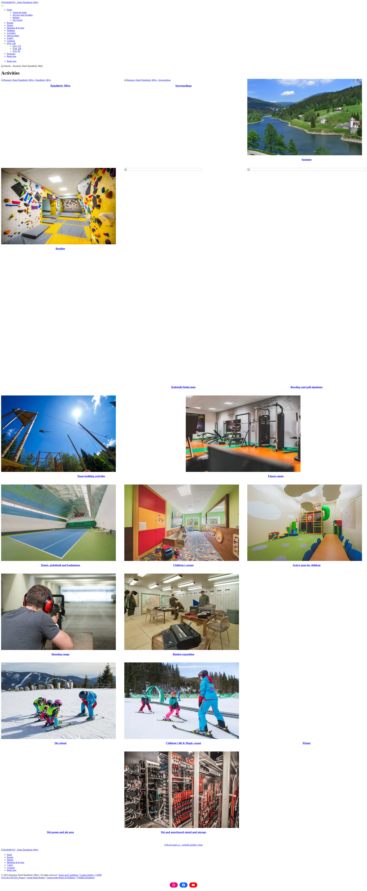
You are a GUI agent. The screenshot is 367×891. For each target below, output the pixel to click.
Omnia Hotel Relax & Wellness (61, 877)
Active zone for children (307, 565)
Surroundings (183, 85)
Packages (11, 53)
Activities (11, 33)
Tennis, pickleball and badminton (60, 565)
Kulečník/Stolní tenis (183, 387)
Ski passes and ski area (60, 832)
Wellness (11, 30)
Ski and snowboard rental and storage (183, 832)
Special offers (13, 35)
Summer (307, 159)
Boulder (60, 248)
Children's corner (183, 565)
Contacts (11, 41)
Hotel (9, 10)
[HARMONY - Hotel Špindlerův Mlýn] (19, 2)
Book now (11, 56)
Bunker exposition (183, 654)
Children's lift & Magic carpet (183, 743)
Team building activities (91, 476)
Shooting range (60, 654)
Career (10, 865)
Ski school (60, 743)
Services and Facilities (23, 15)
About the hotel (20, 12)
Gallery (10, 38)
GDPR (98, 875)
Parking (16, 17)
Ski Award (17, 20)
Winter (306, 743)
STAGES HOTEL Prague (13, 877)
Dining (10, 25)
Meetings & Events (15, 28)
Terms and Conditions (68, 875)
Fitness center (276, 476)
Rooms (10, 23)
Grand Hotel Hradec (36, 877)
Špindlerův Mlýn (60, 85)
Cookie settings (87, 875)
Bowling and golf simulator (307, 387)
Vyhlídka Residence (86, 877)
